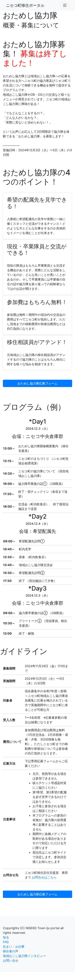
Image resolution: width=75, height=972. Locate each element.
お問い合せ (10, 960)
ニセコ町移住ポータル (25, 5)
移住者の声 (10, 951)
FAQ (6, 942)
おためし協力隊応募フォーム (38, 383)
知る (6, 937)
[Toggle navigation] (65, 5)
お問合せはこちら (44, 877)
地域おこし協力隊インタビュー (24, 956)
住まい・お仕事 (13, 946)
